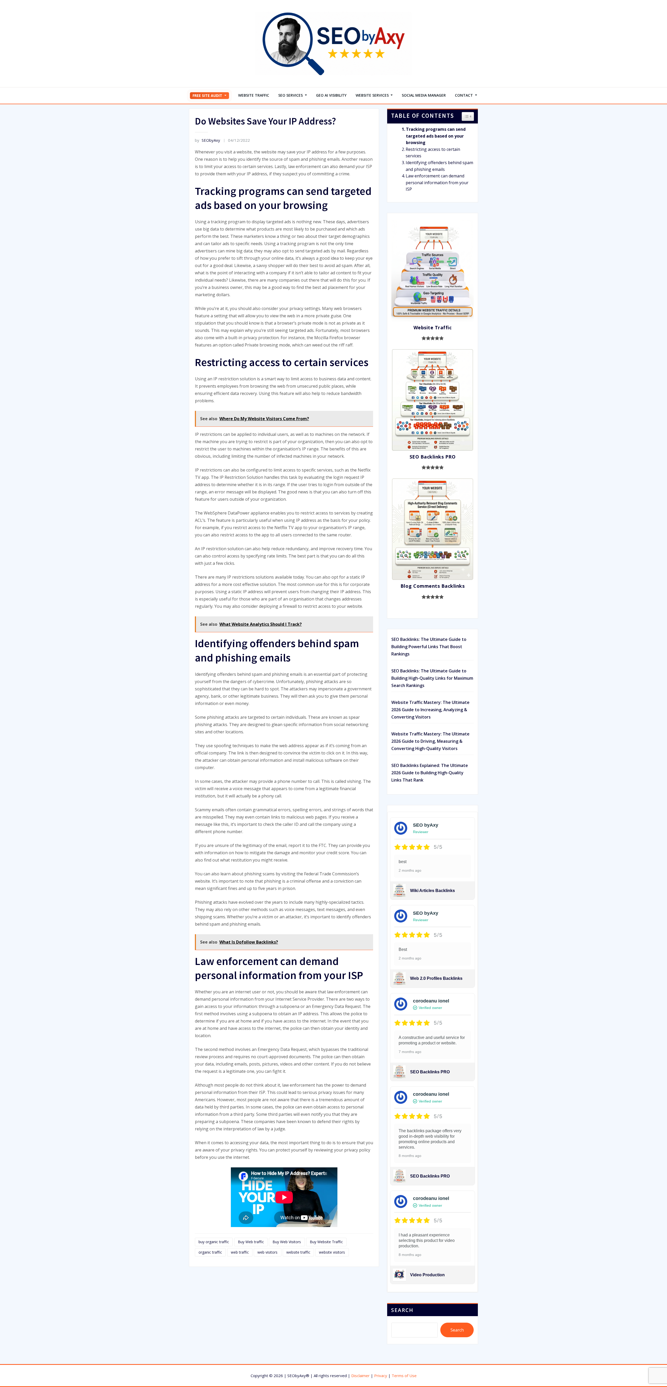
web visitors (267, 1252)
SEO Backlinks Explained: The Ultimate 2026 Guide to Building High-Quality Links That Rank (429, 773)
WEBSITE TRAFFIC (253, 95)
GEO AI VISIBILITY (331, 95)
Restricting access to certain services (433, 152)
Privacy (380, 1375)
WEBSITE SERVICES (373, 95)
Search (402, 1310)
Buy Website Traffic (326, 1241)
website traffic (298, 1252)
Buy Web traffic (251, 1241)
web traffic (240, 1252)
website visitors (332, 1252)
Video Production (427, 1275)
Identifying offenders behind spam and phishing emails (439, 166)
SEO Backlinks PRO (430, 1072)
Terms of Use (404, 1375)
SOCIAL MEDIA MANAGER (424, 95)
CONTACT (464, 95)
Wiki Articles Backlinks (432, 890)
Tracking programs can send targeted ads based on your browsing (436, 135)
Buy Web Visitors (287, 1241)
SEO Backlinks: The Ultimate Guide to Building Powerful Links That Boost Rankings (428, 646)
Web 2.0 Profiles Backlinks (436, 978)
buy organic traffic (214, 1241)
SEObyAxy (207, 140)
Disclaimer (360, 1375)
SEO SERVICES (291, 95)
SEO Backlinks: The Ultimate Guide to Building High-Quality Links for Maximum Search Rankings (432, 678)
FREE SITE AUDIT (208, 95)
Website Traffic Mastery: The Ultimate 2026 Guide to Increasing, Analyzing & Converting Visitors (430, 709)
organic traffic (210, 1252)
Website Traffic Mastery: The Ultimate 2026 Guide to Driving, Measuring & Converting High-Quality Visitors (430, 741)
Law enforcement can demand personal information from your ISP (437, 182)
